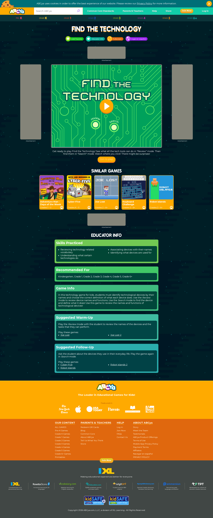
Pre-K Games (61, 431)
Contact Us (122, 437)
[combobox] (58, 11)
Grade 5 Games (62, 451)
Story (135, 427)
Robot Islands (68, 368)
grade (43, 18)
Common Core (88, 434)
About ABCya (87, 437)
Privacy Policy (144, 3)
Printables (60, 457)
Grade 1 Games (62, 437)
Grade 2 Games (62, 441)
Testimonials (139, 434)
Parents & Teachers (133, 11)
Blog (83, 431)
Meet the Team (140, 431)
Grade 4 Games (62, 447)
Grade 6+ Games (63, 454)
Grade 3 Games (62, 444)
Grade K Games (62, 434)
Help (154, 11)
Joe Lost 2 (115, 335)
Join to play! (106, 159)
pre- (19, 18)
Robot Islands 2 (118, 364)
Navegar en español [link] (143, 454)
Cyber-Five (66, 364)
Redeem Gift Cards (90, 427)
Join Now (121, 431)
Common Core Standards (100, 11)
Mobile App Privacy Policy (145, 444)
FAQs (119, 434)
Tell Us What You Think (92, 441)
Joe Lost (65, 335)
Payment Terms (141, 447)
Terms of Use (139, 441)
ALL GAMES (60, 427)
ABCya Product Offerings (145, 437)
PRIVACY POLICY (141, 457)
